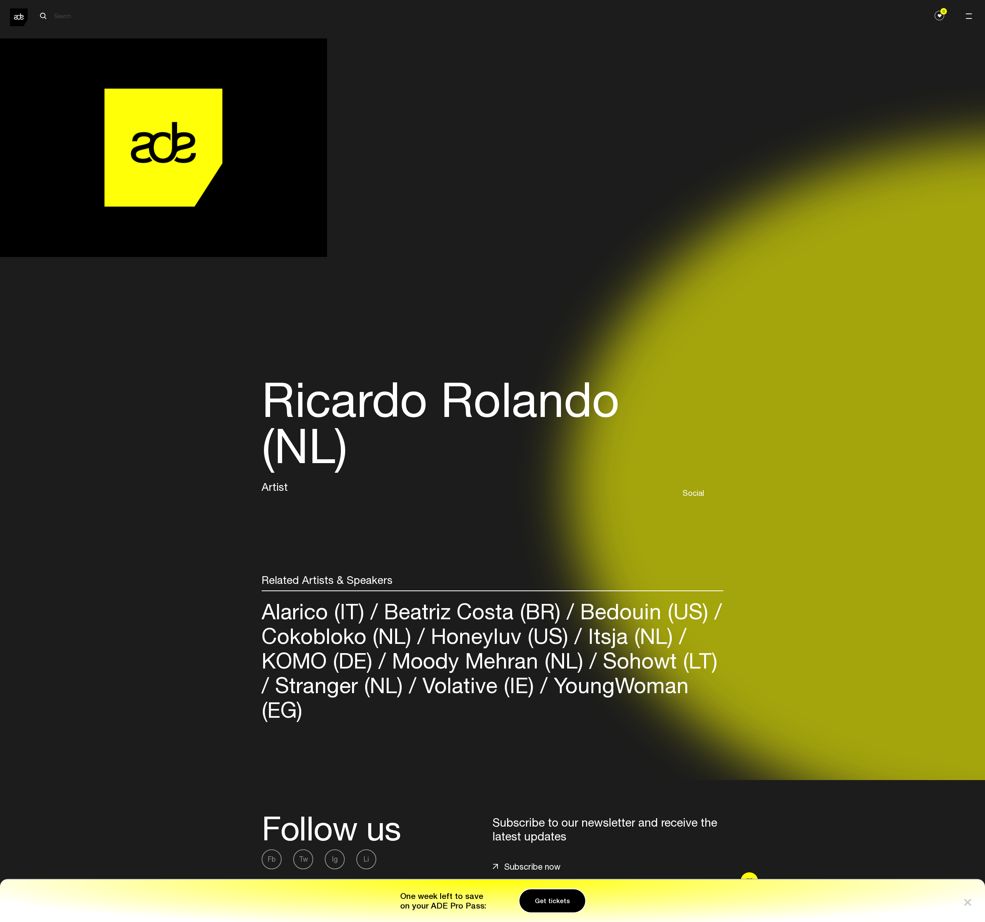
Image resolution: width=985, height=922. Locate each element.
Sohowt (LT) (657, 660)
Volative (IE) (478, 685)
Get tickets (552, 901)
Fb (271, 859)
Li (366, 859)
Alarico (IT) (316, 611)
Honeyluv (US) (499, 636)
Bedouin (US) (644, 611)
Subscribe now (532, 867)
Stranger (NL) (339, 685)
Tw (303, 859)
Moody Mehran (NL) (487, 660)
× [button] (967, 901)
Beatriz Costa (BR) (472, 611)
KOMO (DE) (320, 660)
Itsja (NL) (630, 636)
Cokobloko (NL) (339, 636)
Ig (335, 859)
